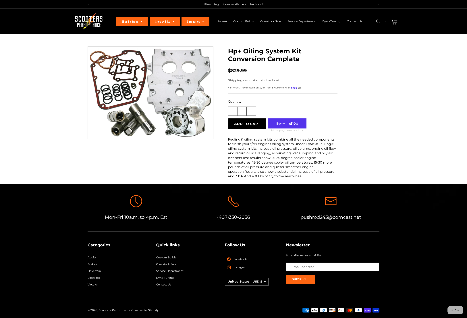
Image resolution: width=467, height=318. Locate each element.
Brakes (92, 264)
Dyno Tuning (165, 278)
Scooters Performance (114, 310)
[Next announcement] (378, 4)
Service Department (170, 271)
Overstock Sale (166, 264)
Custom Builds (166, 257)
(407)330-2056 (233, 217)
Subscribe (301, 279)
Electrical (94, 278)
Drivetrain (94, 271)
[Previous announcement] (89, 4)
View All (93, 284)
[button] (132, 21)
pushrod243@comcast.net (331, 217)
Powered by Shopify (145, 310)
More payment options (287, 130)
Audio (92, 257)
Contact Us (163, 284)
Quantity (234, 101)
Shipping (235, 80)
